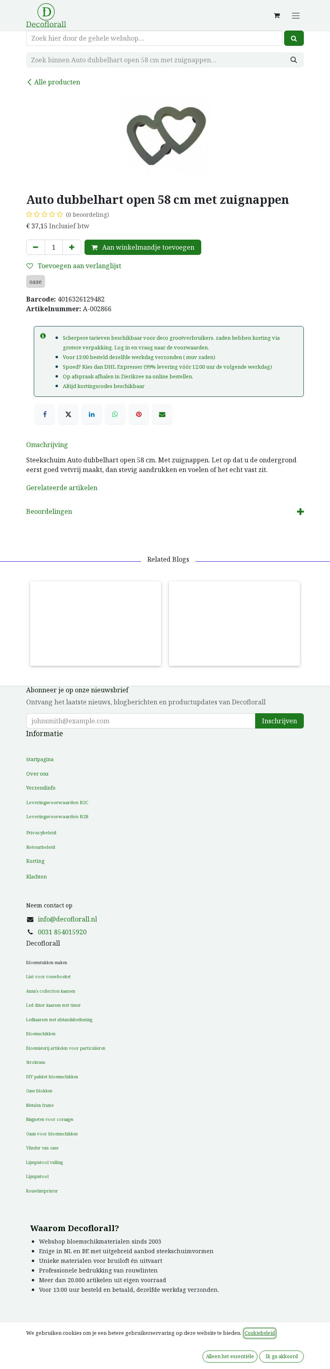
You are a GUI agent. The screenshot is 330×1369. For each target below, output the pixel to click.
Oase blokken (39, 1091)
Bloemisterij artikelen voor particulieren (65, 1048)
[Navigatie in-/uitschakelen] (296, 15)
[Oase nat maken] (95, 623)
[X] (68, 414)
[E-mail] (162, 414)
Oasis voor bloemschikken (52, 1134)
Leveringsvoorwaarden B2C (57, 802)
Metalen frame (40, 1105)
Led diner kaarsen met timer (53, 1005)
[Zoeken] (294, 38)
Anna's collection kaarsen (50, 991)
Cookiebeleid (260, 1333)
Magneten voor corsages (49, 1119)
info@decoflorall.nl (67, 919)
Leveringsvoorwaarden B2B (57, 816)
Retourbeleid (40, 847)
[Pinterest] (138, 414)
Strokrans (35, 1062)
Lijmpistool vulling (44, 1162)
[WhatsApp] (115, 414)
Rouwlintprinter (42, 1191)
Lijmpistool (37, 1176)
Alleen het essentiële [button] (230, 1356)
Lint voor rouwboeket (48, 976)
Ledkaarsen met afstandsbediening (59, 1019)
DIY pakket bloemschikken (52, 1077)
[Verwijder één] (35, 247)
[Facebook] (44, 414)
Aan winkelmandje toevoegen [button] (147, 247)
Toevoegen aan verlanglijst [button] (78, 265)
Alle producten (57, 82)
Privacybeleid (41, 832)
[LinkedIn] (91, 414)
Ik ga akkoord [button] (282, 1356)
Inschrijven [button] (279, 720)
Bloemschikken (41, 1033)
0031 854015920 (62, 932)
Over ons (37, 773)
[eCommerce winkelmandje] (276, 15)
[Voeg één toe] (71, 247)
